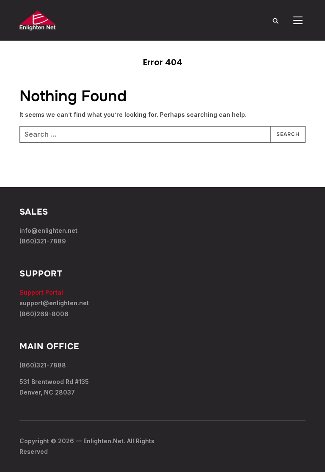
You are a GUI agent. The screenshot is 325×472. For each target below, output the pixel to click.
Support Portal (41, 292)
